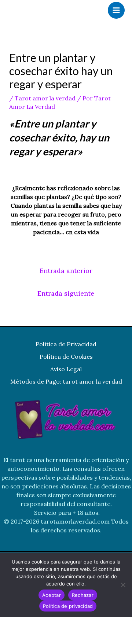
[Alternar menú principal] (116, 10)
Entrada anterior (66, 270)
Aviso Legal (66, 369)
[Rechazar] (122, 584)
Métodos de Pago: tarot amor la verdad (66, 381)
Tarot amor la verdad (45, 98)
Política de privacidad (68, 606)
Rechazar (83, 595)
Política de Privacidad (66, 344)
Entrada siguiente (65, 293)
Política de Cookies (66, 356)
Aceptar (51, 595)
